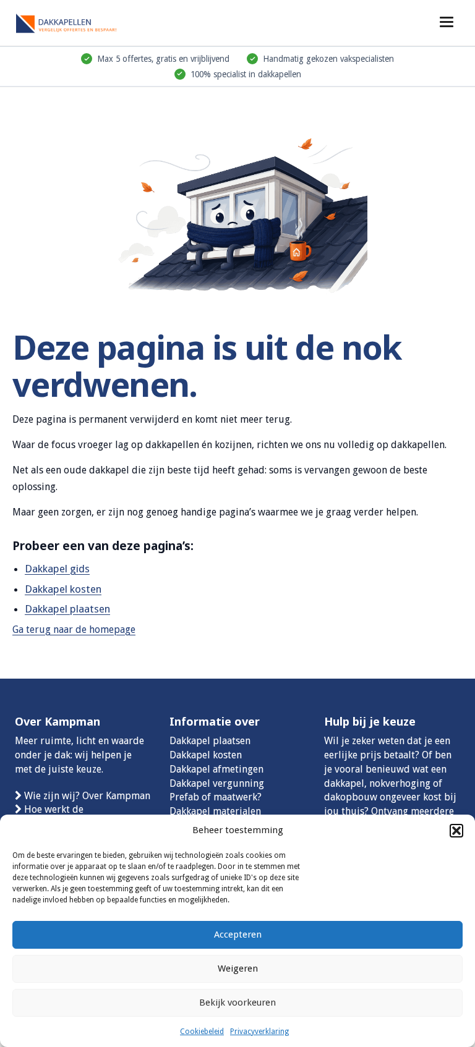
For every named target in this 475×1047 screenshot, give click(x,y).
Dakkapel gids (57, 568)
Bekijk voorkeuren (237, 1002)
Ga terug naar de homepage (73, 629)
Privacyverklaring (259, 1031)
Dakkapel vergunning (216, 783)
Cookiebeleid (202, 1031)
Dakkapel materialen (215, 811)
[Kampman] (77, 21)
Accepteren (238, 934)
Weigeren (238, 968)
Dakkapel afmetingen (216, 769)
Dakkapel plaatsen (67, 609)
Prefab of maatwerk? (215, 797)
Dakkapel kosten (63, 589)
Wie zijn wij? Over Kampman (87, 796)
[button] (456, 830)
